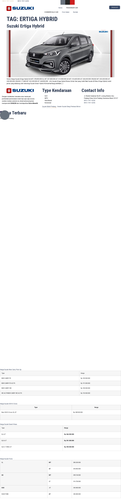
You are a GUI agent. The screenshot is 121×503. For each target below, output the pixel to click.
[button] (10, 369)
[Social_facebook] (62, 2)
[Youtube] (72, 2)
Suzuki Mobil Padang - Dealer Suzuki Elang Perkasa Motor (61, 106)
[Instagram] (67, 2)
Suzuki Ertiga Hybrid (25, 26)
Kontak (75, 12)
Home (60, 8)
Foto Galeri (65, 12)
